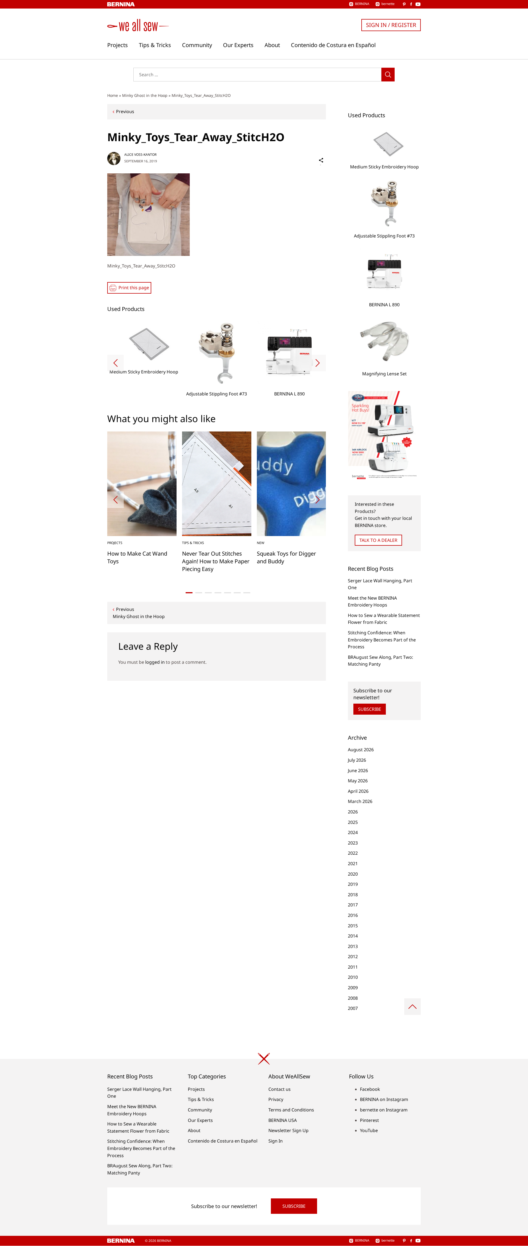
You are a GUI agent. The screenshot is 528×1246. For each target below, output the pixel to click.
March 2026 (360, 801)
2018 (353, 895)
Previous (125, 111)
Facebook (370, 1089)
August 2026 (361, 750)
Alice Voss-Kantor (140, 154)
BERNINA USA (282, 1120)
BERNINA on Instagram (384, 1099)
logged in (155, 662)
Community (197, 45)
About (272, 45)
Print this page (134, 288)
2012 (353, 956)
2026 (353, 812)
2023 (353, 843)
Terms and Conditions (291, 1110)
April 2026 (358, 791)
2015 (353, 926)
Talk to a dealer (378, 540)
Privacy (275, 1099)
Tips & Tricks (155, 45)
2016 (353, 915)
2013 (353, 946)
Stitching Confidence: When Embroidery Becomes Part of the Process (382, 640)
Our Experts (238, 45)
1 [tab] (189, 592)
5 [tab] (227, 592)
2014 (353, 936)
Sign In (275, 1141)
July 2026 (357, 760)
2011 (353, 967)
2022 (353, 853)
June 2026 (358, 770)
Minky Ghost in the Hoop (144, 95)
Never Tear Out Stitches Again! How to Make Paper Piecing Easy (215, 561)
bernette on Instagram (384, 1110)
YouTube (369, 1130)
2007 (353, 1008)
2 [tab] (198, 592)
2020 (353, 874)
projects (114, 542)
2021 (353, 863)
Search (388, 74)
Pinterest (369, 1120)
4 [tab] (218, 592)
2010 (353, 977)
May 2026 (358, 781)
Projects (117, 45)
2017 (353, 905)
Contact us (279, 1089)
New (260, 542)
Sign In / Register (391, 25)
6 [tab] (237, 592)
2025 (353, 822)
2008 (353, 998)
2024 (353, 832)
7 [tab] (246, 592)
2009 (353, 988)
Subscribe (369, 709)
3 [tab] (208, 592)
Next (317, 363)
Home (112, 95)
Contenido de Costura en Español (333, 45)
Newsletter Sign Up (288, 1130)
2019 (353, 884)
